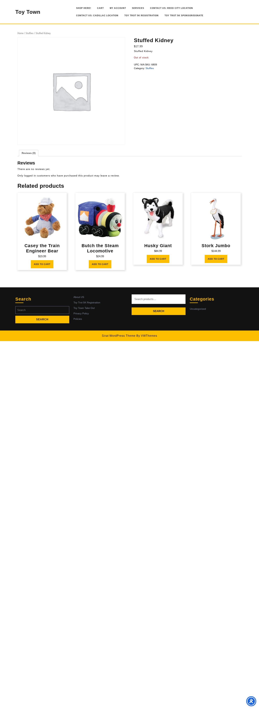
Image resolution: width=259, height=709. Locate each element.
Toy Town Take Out (84, 308)
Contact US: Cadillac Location (97, 15)
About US (78, 297)
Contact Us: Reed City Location (171, 8)
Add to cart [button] (42, 264)
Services (138, 8)
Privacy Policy (81, 313)
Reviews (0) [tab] (29, 153)
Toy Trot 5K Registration (141, 15)
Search (158, 311)
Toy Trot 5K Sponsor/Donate (184, 15)
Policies (77, 318)
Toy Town (27, 12)
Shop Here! (83, 8)
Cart (100, 8)
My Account (118, 8)
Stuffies (29, 33)
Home (20, 33)
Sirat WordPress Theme (118, 335)
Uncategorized (198, 308)
